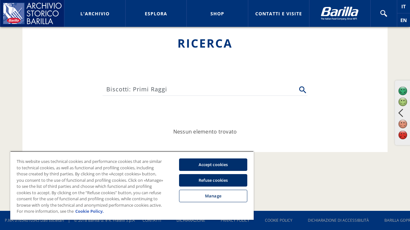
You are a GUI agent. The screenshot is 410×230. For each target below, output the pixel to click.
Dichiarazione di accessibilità (338, 220)
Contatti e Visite (278, 14)
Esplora (156, 14)
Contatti (152, 220)
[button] (384, 13)
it (405, 8)
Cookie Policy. (89, 211)
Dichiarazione (190, 220)
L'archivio (95, 14)
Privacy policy (235, 220)
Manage (213, 196)
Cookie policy (278, 220)
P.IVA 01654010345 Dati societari (34, 220)
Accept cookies (213, 164)
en (405, 22)
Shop (217, 14)
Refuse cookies (213, 180)
